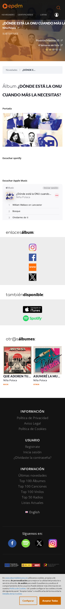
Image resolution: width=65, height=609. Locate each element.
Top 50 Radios (32, 497)
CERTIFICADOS (25, 14)
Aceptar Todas (50, 600)
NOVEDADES (8, 14)
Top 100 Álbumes (33, 481)
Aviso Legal (32, 423)
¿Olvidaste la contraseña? (32, 457)
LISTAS (43, 14)
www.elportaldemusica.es (16, 578)
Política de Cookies (32, 429)
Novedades (11, 69)
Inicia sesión (57, 15)
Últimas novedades (32, 475)
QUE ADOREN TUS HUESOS (23, 376)
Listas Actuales (33, 503)
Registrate (32, 447)
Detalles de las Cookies (12, 593)
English (34, 512)
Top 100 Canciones (32, 486)
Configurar (28, 600)
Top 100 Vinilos (32, 492)
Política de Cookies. (18, 588)
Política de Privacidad (32, 418)
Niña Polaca (9, 27)
